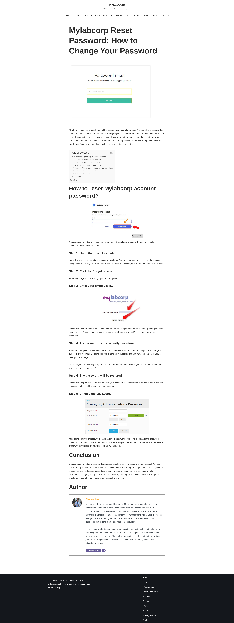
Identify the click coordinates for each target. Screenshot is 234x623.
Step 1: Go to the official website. (89, 159)
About (137, 15)
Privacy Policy (150, 15)
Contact (165, 15)
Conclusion (76, 177)
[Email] (104, 550)
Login (145, 582)
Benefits (107, 15)
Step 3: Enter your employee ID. (88, 165)
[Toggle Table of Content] (110, 153)
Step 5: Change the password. (88, 174)
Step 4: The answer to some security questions (94, 168)
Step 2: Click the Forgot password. (89, 162)
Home (67, 15)
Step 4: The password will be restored (91, 171)
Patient (118, 15)
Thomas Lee (92, 499)
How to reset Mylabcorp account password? (89, 157)
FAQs (128, 15)
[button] (80, 15)
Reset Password (92, 15)
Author (74, 180)
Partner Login (150, 587)
